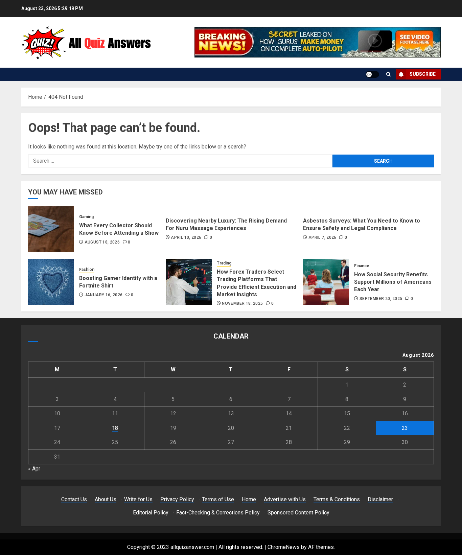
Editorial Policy (150, 512)
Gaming (86, 216)
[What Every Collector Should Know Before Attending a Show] (51, 229)
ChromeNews (284, 547)
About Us (105, 499)
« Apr (34, 468)
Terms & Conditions (337, 499)
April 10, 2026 (186, 237)
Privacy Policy (177, 499)
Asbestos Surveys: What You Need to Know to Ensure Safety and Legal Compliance (361, 224)
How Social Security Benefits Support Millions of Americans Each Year (393, 282)
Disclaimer (380, 499)
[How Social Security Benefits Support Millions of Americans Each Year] (326, 282)
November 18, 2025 (242, 303)
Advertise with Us (285, 499)
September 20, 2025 (381, 298)
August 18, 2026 (102, 242)
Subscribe (423, 74)
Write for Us (138, 499)
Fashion (86, 269)
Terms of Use (218, 499)
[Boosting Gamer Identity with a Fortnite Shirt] (51, 282)
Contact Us (74, 499)
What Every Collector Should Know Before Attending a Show (119, 229)
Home (249, 499)
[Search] (388, 74)
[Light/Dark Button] (372, 74)
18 (115, 428)
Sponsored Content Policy (298, 512)
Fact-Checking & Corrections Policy (218, 512)
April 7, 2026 (322, 237)
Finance (361, 265)
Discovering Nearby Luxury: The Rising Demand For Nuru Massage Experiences (226, 224)
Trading (224, 263)
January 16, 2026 (104, 295)
